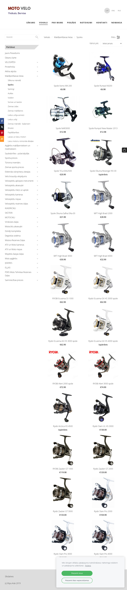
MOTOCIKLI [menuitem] (10, 217)
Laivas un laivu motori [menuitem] (17, 137)
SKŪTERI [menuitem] (9, 212)
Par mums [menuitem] (57, 22)
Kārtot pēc (94, 43)
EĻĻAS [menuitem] (7, 267)
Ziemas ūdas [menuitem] (13, 106)
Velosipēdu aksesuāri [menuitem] (14, 185)
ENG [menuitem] (113, 10)
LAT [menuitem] (107, 10)
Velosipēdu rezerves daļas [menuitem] (16, 203)
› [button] (37, 62)
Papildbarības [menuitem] (13, 132)
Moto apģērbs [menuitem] (11, 258)
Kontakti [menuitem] (101, 22)
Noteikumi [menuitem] (86, 22)
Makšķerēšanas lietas (63, 37)
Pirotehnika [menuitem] (10, 66)
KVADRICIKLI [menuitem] (10, 208)
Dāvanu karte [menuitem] (10, 57)
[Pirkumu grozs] (124, 150)
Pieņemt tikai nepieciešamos (77, 580)
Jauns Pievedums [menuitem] (12, 53)
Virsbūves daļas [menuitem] (11, 222)
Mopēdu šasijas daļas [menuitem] (14, 254)
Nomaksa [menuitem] (116, 22)
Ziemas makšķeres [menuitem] (15, 110)
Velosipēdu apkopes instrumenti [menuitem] (19, 180)
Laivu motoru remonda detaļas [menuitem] (21, 141)
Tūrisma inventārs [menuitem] (12, 162)
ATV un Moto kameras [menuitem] (14, 244)
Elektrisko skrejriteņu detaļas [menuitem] (17, 171)
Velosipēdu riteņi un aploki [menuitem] (17, 190)
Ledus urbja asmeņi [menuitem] (16, 115)
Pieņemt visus (77, 573)
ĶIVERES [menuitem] (8, 263)
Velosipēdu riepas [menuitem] (13, 199)
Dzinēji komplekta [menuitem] (13, 231)
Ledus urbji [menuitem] (12, 119)
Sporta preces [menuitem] (11, 158)
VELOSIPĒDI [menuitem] (10, 62)
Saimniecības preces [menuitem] (14, 280)
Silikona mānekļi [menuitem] (14, 80)
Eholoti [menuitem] (11, 128)
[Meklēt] (37, 37)
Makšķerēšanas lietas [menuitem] (14, 76)
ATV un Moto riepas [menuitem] (13, 249)
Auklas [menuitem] (10, 93)
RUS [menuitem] (119, 10)
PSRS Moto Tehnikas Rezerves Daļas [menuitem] (18, 274)
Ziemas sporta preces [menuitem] (14, 167)
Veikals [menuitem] (43, 22)
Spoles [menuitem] (11, 84)
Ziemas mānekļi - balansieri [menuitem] (19, 123)
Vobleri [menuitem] (11, 97)
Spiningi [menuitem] (11, 89)
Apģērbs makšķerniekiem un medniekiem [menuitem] (17, 147)
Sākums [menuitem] (30, 22)
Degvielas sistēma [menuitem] (12, 235)
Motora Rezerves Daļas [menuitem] (15, 240)
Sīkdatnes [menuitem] (9, 576)
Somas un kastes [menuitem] (15, 102)
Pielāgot (88, 565)
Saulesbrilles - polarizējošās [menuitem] (17, 153)
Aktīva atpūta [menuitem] (10, 71)
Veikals (47, 37)
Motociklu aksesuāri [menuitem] (13, 226)
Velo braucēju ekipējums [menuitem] (16, 176)
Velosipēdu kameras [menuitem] (14, 194)
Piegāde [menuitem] (71, 22)
